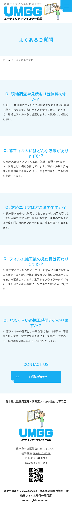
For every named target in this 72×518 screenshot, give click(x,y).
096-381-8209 (39, 458)
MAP (50, 448)
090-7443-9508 (41, 453)
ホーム (6, 60)
